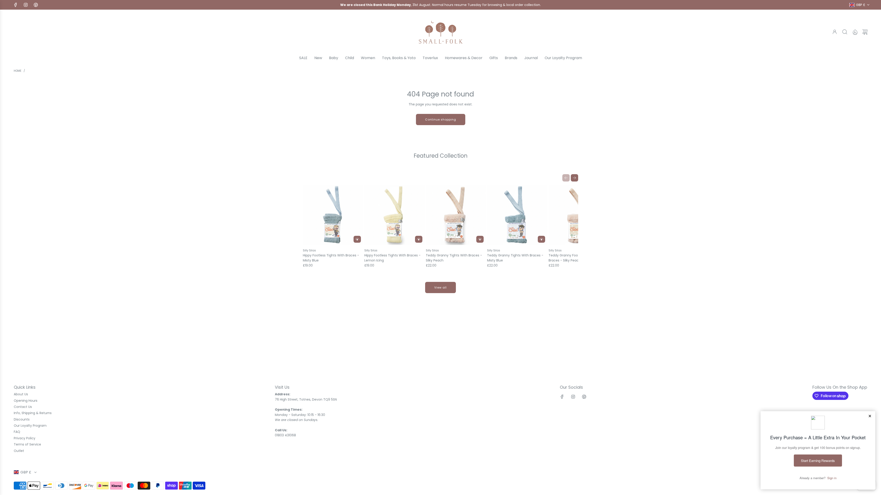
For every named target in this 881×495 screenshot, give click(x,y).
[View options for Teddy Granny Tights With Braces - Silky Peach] (480, 239)
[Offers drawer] (855, 32)
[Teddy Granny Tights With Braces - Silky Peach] (456, 215)
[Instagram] (26, 5)
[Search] (845, 32)
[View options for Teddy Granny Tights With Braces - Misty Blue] (541, 239)
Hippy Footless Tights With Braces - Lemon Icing (392, 258)
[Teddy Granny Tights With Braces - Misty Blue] (517, 215)
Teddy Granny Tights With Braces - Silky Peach (454, 258)
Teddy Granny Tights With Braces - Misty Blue (515, 258)
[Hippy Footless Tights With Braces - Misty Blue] (333, 215)
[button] (566, 178)
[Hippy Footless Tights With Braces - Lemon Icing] (394, 215)
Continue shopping (440, 119)
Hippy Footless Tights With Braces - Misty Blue (331, 258)
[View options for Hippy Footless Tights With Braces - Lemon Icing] (418, 239)
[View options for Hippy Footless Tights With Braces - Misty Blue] (357, 239)
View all (440, 287)
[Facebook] (16, 5)
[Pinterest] (36, 5)
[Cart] (865, 32)
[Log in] (835, 32)
